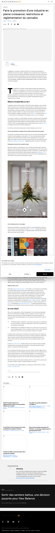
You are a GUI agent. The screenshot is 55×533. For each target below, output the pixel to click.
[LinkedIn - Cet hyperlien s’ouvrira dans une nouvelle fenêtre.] (13, 521)
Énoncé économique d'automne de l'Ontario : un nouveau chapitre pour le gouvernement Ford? (40, 428)
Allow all (45, 274)
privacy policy (38, 264)
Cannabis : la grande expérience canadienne (38, 403)
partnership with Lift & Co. (24, 303)
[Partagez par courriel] (18, 24)
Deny (10, 274)
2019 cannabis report (15, 343)
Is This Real (31, 229)
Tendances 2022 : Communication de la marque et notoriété (14, 452)
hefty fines (43, 123)
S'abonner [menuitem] (32, 530)
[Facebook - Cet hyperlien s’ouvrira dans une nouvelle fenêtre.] (18, 521)
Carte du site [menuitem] (28, 530)
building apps (40, 152)
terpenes (29, 300)
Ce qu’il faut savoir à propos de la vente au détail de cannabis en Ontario (14, 428)
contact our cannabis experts (14, 366)
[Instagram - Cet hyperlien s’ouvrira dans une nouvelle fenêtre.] (8, 521)
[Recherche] (48, 1)
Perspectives (5, 6)
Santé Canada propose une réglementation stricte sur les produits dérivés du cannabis (14, 404)
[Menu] (51, 1)
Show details (48, 269)
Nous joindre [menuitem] (38, 530)
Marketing (19, 469)
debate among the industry (18, 288)
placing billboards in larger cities (17, 141)
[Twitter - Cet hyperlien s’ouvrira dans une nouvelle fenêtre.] (2, 521)
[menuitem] (4, 2)
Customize (26, 274)
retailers (32, 113)
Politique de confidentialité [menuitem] (14, 530)
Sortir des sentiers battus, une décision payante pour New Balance (26, 496)
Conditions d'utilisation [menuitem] (5, 530)
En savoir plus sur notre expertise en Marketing (25, 478)
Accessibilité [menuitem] (22, 530)
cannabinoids (37, 300)
